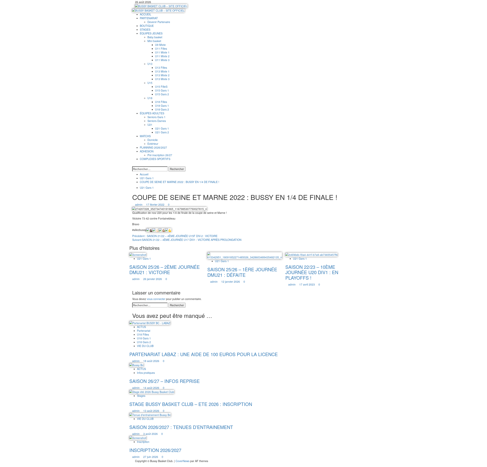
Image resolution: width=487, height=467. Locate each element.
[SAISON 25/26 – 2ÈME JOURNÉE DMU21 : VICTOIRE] (137, 254)
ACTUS (141, 327)
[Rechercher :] (150, 168)
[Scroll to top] (1, 465)
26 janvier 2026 (153, 279)
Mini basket (154, 41)
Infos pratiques (146, 373)
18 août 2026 (151, 361)
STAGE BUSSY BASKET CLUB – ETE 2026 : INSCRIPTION (190, 404)
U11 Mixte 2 (162, 56)
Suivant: (186, 240)
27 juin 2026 (151, 457)
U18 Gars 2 (162, 109)
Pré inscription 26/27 (159, 155)
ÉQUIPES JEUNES (151, 33)
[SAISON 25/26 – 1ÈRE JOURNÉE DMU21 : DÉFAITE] (244, 255)
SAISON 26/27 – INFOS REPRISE (164, 381)
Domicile (152, 140)
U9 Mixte (160, 45)
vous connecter (156, 299)
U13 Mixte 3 (162, 79)
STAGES (145, 29)
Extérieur (152, 144)
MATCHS (145, 136)
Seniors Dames (156, 121)
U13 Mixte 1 (162, 71)
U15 (149, 83)
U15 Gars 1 (162, 90)
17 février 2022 (155, 204)
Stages (141, 396)
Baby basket (154, 37)
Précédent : (174, 236)
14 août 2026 (151, 388)
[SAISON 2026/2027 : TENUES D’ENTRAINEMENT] (150, 414)
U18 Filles (161, 102)
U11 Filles (161, 48)
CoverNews (182, 461)
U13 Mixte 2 (162, 75)
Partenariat (143, 331)
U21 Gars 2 (162, 132)
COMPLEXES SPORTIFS (155, 159)
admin (139, 204)
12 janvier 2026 (231, 281)
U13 (149, 64)
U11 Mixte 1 (162, 52)
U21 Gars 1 (162, 128)
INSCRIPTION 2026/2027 (155, 450)
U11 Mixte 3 (162, 60)
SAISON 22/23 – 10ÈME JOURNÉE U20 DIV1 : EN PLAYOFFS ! (311, 272)
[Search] (133, 164)
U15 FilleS (161, 86)
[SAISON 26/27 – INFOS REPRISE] (136, 365)
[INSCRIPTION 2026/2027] (137, 437)
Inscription (143, 442)
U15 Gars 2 (162, 94)
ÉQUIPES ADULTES (152, 113)
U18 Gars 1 (162, 105)
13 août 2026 (151, 411)
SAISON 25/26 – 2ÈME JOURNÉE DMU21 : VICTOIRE (164, 269)
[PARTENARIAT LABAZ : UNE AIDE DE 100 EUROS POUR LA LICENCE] (149, 322)
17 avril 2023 (307, 284)
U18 (149, 98)
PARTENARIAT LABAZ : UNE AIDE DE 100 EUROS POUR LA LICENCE (203, 354)
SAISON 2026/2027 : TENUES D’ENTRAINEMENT (181, 427)
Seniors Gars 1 (156, 117)
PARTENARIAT (149, 18)
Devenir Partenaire (158, 22)
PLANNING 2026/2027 (153, 147)
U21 (149, 124)
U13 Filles (161, 67)
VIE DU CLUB (145, 346)
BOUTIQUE (147, 26)
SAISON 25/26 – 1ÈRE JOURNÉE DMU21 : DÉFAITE (242, 272)
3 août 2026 (150, 434)
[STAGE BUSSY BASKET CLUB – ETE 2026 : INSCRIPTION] (151, 391)
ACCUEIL (145, 14)
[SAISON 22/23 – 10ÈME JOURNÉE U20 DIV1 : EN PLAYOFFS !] (311, 254)
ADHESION (147, 151)
